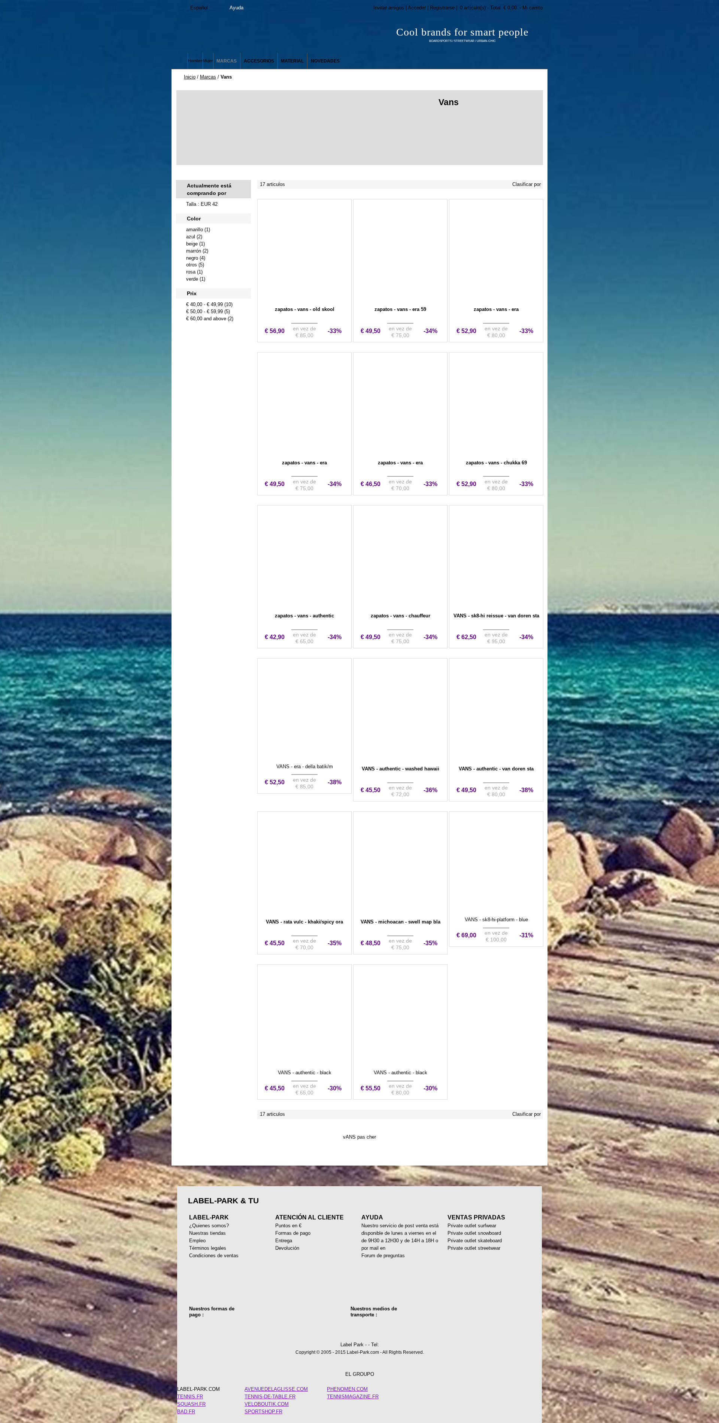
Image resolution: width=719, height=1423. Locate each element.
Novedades (325, 61)
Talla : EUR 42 (202, 204)
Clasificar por (526, 184)
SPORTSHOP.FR (263, 1411)
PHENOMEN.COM (347, 1389)
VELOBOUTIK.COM (267, 1404)
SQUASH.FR (191, 1404)
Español (199, 7)
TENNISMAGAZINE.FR (353, 1396)
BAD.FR (186, 1411)
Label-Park (247, 33)
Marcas (208, 77)
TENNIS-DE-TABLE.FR (270, 1396)
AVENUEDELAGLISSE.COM (276, 1389)
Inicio (189, 77)
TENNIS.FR (190, 1396)
